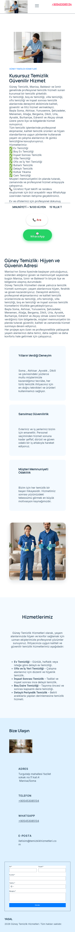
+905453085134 (62, 4)
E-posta (12, 875)
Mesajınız (12, 891)
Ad (10, 866)
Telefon (12, 883)
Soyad (40, 866)
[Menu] (36, 6)
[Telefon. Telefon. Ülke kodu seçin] (12, 886)
